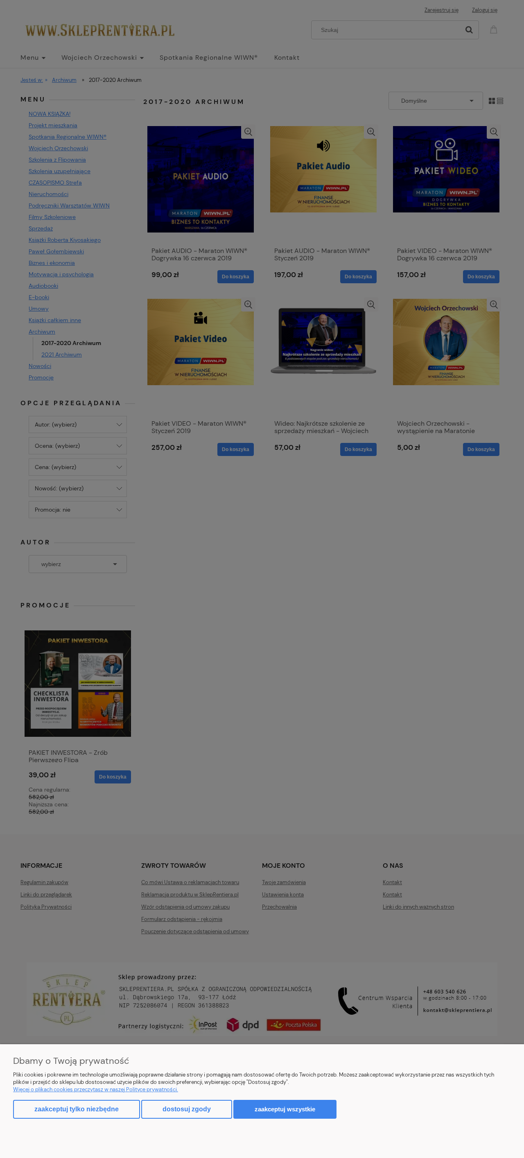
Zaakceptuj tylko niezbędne (76, 1109)
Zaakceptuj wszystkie (285, 1109)
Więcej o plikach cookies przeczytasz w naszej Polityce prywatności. (95, 1089)
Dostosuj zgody (187, 1109)
